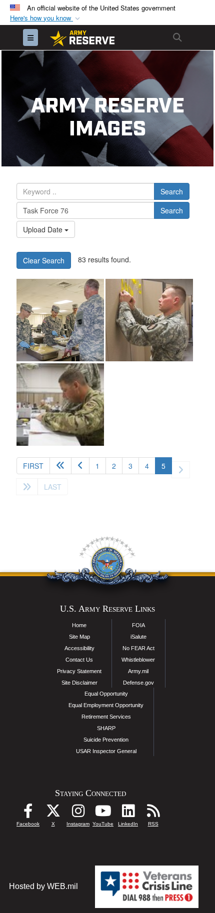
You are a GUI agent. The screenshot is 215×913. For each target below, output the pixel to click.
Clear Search (43, 260)
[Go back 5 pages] (61, 465)
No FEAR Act (138, 648)
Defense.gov (138, 683)
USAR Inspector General (106, 751)
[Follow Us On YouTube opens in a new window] (103, 813)
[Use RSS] (153, 813)
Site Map (79, 637)
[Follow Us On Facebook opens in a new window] (28, 813)
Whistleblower (138, 660)
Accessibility (79, 648)
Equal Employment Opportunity (106, 705)
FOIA (138, 625)
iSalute (138, 637)
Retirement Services (106, 717)
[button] (46, 18)
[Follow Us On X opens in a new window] (53, 813)
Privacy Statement (79, 671)
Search (171, 191)
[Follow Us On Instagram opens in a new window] (78, 813)
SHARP (106, 728)
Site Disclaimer (80, 683)
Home (79, 625)
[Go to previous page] (80, 465)
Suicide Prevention (106, 740)
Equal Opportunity (106, 694)
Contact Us (79, 660)
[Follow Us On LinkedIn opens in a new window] (128, 813)
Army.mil (138, 671)
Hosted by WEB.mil (43, 886)
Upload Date (43, 229)
